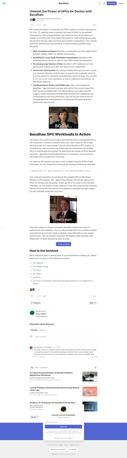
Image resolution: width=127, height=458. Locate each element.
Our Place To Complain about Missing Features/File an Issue (58, 281)
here (52, 102)
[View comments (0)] (47, 382)
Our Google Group (40, 266)
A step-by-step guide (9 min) (39, 393)
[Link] (27, 134)
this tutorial (40, 79)
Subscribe (111, 3)
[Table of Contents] (2, 229)
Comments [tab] (34, 330)
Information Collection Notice (63, 433)
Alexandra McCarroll (43, 18)
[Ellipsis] (96, 347)
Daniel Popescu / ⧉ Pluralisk (43, 347)
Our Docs (37, 277)
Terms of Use (72, 431)
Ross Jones (40, 395)
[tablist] (38, 330)
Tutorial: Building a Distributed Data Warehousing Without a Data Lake (54, 389)
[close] (81, 406)
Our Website (38, 263)
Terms (66, 445)
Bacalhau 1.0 (35, 32)
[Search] (100, 3)
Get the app (72, 449)
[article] (63, 377)
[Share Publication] (104, 3)
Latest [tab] (37, 367)
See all (33, 417)
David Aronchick (56, 380)
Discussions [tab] (43, 367)
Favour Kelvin (57, 18)
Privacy (61, 445)
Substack (54, 454)
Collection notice (74, 445)
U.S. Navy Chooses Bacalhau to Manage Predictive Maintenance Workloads (51, 374)
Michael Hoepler (43, 380)
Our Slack (37, 270)
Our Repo (37, 274)
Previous (37, 303)
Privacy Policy (77, 433)
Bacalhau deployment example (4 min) (42, 378)
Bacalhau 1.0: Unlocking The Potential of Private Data (52, 403)
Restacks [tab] (42, 330)
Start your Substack (58, 449)
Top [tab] (32, 367)
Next (91, 303)
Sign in (121, 3)
